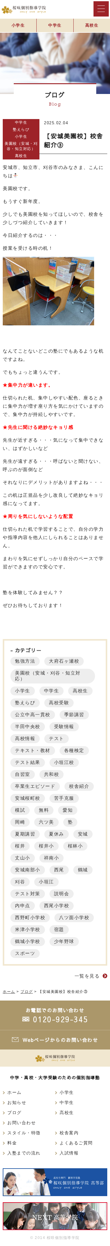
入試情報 (69, 1153)
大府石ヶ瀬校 (64, 661)
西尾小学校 (56, 905)
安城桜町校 (27, 798)
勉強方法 (25, 661)
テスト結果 (27, 762)
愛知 (68, 810)
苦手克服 (64, 798)
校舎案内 (69, 1133)
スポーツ (25, 953)
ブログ (14, 1112)
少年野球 (64, 941)
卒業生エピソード (35, 786)
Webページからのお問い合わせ (60, 1039)
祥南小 (51, 857)
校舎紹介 (79, 786)
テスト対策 (27, 893)
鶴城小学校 (27, 941)
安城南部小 (27, 869)
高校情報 (25, 738)
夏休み (56, 833)
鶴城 (83, 869)
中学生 (55, 25)
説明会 (61, 893)
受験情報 (64, 726)
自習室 (22, 774)
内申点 (22, 905)
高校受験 (59, 702)
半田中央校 (27, 726)
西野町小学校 (30, 917)
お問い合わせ (21, 1123)
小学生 (18, 25)
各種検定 (74, 750)
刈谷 (20, 881)
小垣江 (46, 881)
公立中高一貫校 (32, 714)
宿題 (59, 929)
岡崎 (20, 822)
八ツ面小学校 (74, 917)
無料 (44, 810)
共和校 (51, 774)
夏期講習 (25, 833)
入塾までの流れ (24, 1153)
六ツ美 (46, 822)
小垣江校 (64, 762)
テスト (56, 738)
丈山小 (22, 857)
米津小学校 (27, 929)
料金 (12, 1143)
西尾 (59, 869)
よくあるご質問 (76, 1143)
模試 (20, 810)
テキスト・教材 (32, 750)
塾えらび (21, 129)
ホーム (14, 1092)
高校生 (92, 25)
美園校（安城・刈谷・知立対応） (21, 146)
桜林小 (75, 845)
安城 (83, 833)
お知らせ (16, 1102)
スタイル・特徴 (24, 1133)
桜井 (20, 845)
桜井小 (46, 845)
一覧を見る (87, 975)
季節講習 (74, 714)
